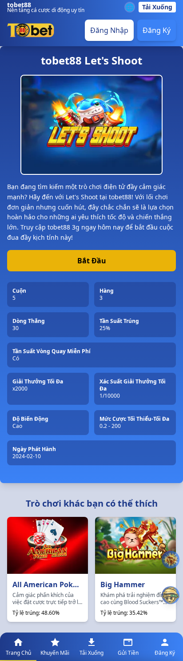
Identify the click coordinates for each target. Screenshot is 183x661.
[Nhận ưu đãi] (170, 595)
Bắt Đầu (91, 261)
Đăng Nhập (109, 30)
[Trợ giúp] (170, 559)
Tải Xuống (157, 7)
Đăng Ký (157, 30)
